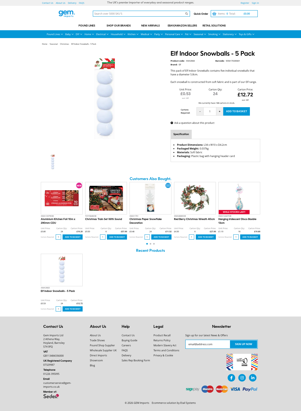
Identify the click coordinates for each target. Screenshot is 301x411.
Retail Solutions (214, 26)
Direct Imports (98, 355)
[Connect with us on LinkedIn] (252, 377)
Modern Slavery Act (164, 345)
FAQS (81, 2)
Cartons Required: (185, 111)
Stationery (228, 34)
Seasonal (198, 34)
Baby (68, 34)
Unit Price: (185, 89)
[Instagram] (242, 377)
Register (245, 2)
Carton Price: (245, 89)
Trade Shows (97, 340)
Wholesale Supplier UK (103, 350)
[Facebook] (231, 377)
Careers (126, 345)
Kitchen (132, 34)
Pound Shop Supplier (102, 345)
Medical (145, 34)
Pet (186, 34)
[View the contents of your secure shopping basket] (214, 13)
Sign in (255, 2)
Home (87, 34)
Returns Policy (161, 340)
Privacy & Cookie (163, 355)
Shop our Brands (119, 26)
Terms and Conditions (166, 350)
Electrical (101, 34)
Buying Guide (129, 340)
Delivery (72, 2)
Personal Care (172, 34)
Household (117, 34)
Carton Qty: (215, 89)
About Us (60, 2)
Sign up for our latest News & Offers (206, 335)
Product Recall (162, 335)
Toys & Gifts (245, 34)
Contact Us (47, 2)
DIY (77, 34)
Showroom (96, 360)
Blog (92, 365)
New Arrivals (150, 26)
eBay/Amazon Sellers (182, 26)
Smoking (213, 34)
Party (157, 34)
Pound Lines (87, 26)
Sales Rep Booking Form (136, 360)
